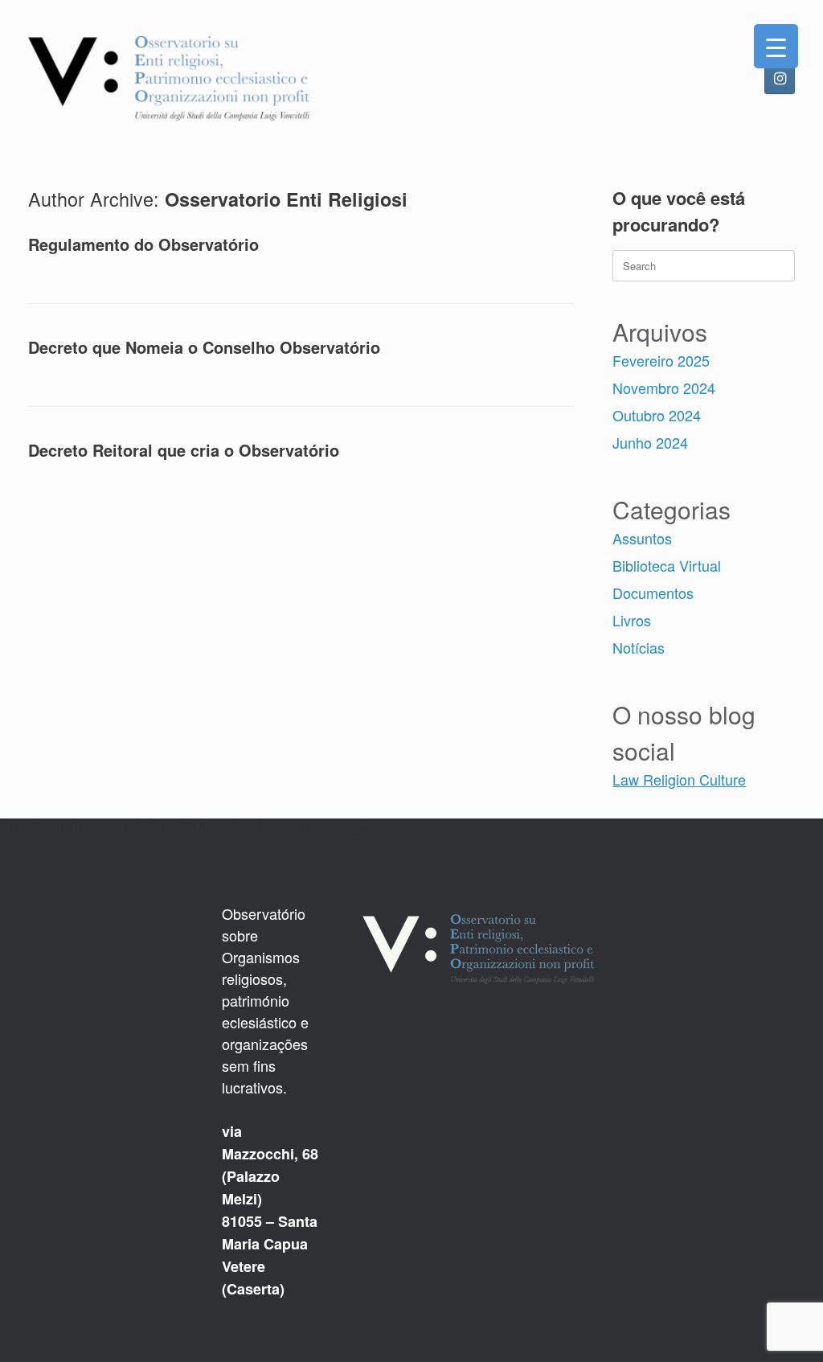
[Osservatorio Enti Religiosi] (168, 78)
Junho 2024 (650, 442)
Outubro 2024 (656, 414)
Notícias (638, 647)
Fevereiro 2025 (661, 360)
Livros (631, 619)
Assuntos (642, 537)
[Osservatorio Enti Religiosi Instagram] (779, 79)
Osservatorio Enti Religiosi (286, 199)
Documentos (653, 592)
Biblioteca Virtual (666, 565)
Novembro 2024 (663, 387)
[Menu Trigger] (776, 46)
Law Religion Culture (679, 779)
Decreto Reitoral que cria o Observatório (183, 450)
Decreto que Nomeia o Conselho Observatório (204, 347)
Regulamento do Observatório (143, 244)
